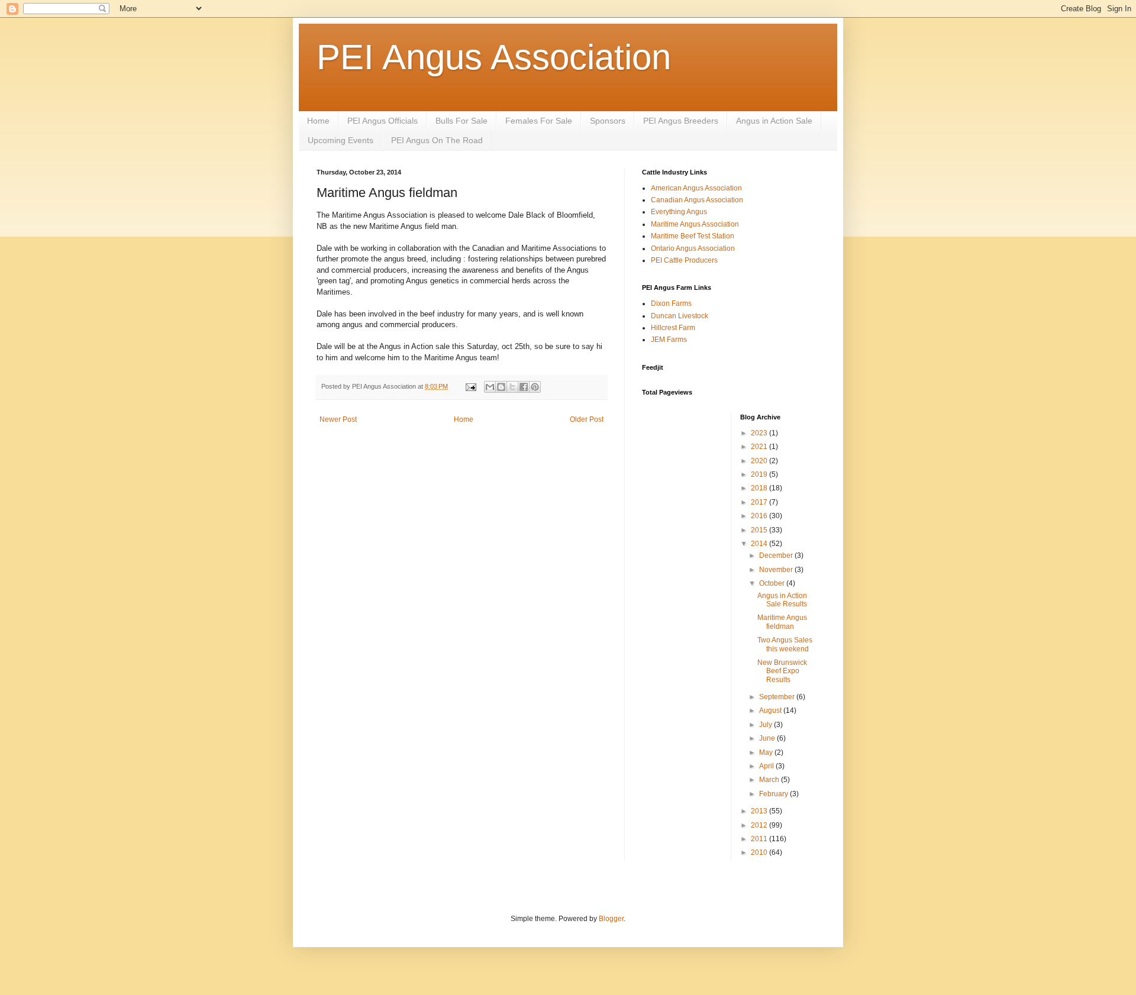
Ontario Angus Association (693, 248)
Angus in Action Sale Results (782, 600)
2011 (760, 839)
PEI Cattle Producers (684, 260)
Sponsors (607, 120)
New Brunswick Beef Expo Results (782, 671)
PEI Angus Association (494, 57)
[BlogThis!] (501, 387)
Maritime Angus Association (695, 224)
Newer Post (338, 419)
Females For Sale (538, 120)
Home (318, 120)
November (777, 570)
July (766, 725)
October (772, 583)
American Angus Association (696, 188)
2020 (760, 461)
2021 (760, 446)
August (771, 710)
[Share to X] (512, 387)
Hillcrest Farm (673, 328)
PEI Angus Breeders (680, 120)
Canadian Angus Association (697, 200)
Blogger (611, 919)
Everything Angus (679, 212)
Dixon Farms (671, 303)
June (768, 738)
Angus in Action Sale (774, 120)
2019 (760, 474)
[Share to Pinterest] (535, 387)
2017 (760, 502)
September (777, 697)
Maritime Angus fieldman (782, 621)
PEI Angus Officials (382, 120)
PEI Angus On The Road (437, 140)
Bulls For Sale (461, 120)
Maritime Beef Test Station (692, 236)
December (777, 555)
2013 (760, 811)
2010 (760, 852)
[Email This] (490, 387)
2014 (760, 544)
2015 (760, 530)
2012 (760, 825)
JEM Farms (669, 339)
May (766, 752)
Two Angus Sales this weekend (784, 644)
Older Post (587, 419)
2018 (760, 488)
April (767, 766)
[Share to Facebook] (524, 387)
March (770, 780)
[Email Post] (470, 386)
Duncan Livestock (679, 316)
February (774, 794)
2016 (760, 516)
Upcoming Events (340, 140)
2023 (760, 433)
